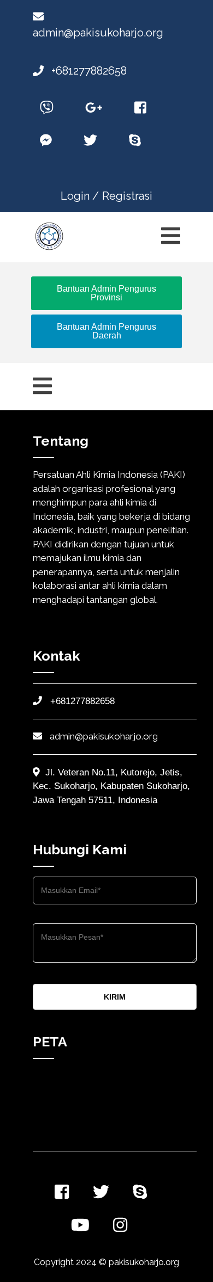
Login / (80, 195)
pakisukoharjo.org (144, 1262)
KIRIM (115, 997)
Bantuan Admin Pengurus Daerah (106, 331)
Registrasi (127, 195)
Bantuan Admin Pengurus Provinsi (106, 293)
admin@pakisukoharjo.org (103, 736)
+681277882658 (88, 70)
